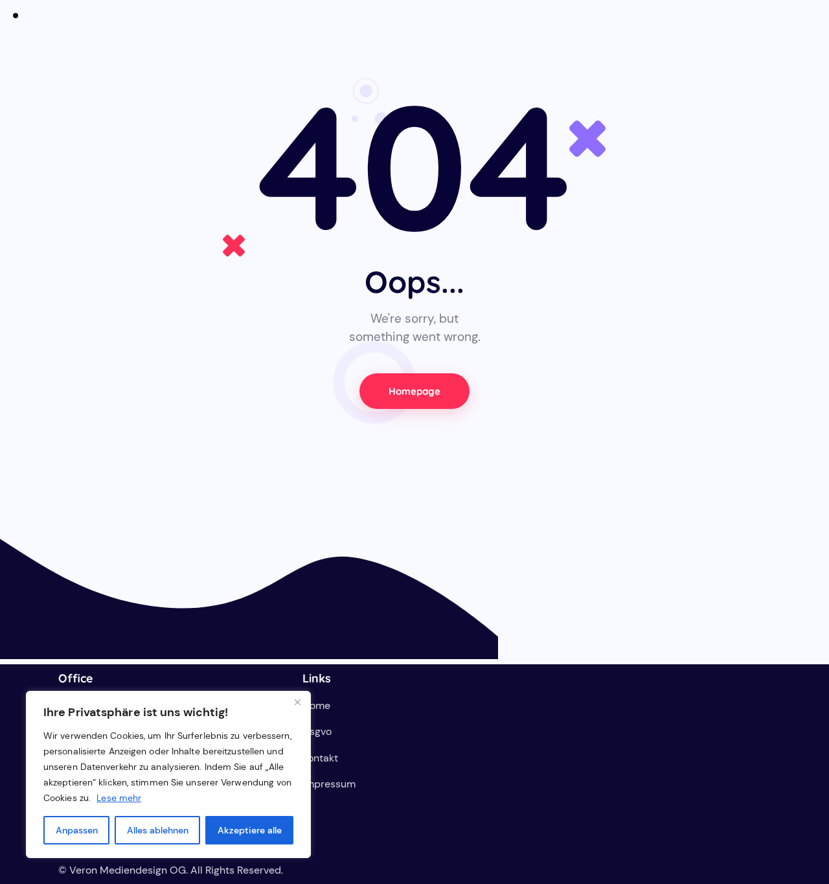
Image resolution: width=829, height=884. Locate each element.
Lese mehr (119, 798)
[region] (168, 774)
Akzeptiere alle (250, 830)
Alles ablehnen (157, 830)
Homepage (415, 391)
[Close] (297, 702)
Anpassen (77, 830)
